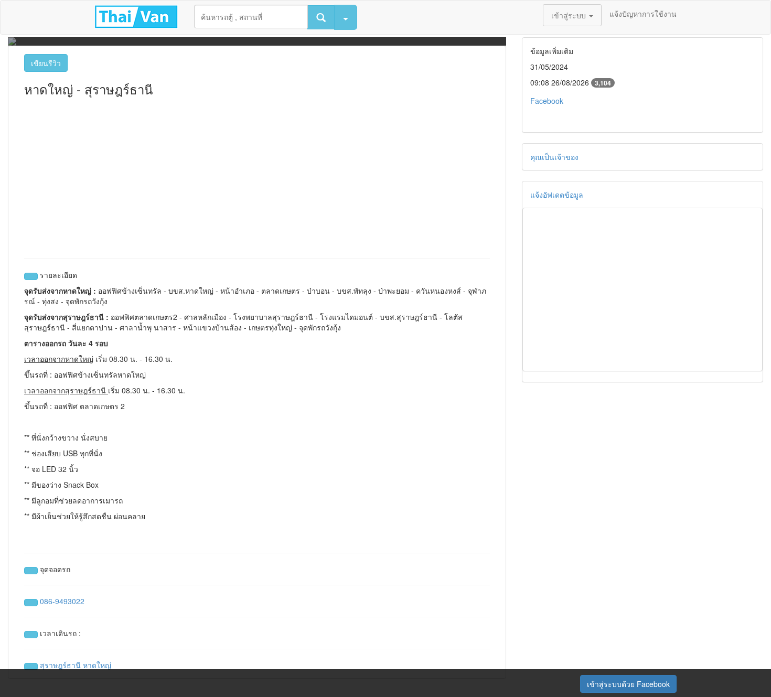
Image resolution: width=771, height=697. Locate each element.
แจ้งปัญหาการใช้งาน (643, 13)
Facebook (546, 100)
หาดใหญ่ (97, 665)
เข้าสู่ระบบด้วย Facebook (628, 684)
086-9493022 (62, 601)
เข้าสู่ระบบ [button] (569, 15)
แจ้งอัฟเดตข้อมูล (556, 194)
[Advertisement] (257, 174)
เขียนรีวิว (46, 63)
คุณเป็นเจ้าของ (554, 157)
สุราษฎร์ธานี (60, 665)
